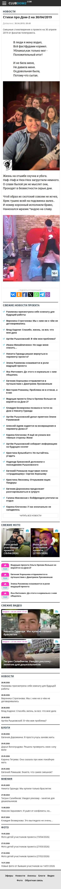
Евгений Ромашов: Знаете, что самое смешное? (26, 772)
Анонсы (31, 875)
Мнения (6, 779)
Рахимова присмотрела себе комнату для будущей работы (30, 313)
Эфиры (9, 875)
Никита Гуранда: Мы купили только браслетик (26, 788)
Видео (50, 875)
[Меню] (4, 3)
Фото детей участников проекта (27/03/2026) (25, 846)
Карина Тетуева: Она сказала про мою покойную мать (27, 761)
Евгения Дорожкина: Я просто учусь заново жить (27, 737)
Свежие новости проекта (21, 305)
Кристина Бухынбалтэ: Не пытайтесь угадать (27, 454)
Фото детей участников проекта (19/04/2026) (25, 836)
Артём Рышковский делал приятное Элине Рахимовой (31, 418)
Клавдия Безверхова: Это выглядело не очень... (27, 820)
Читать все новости (30, 515)
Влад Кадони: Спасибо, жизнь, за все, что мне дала (30, 331)
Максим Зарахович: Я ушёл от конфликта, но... (26, 810)
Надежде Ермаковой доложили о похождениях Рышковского (25, 463)
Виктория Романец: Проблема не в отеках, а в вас (31, 391)
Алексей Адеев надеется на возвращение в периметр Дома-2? (31, 427)
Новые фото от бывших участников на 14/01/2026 (28, 865)
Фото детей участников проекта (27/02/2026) (25, 856)
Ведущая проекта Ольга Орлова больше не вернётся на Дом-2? (31, 400)
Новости (9, 11)
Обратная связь (34, 880)
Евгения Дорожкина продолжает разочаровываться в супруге (25, 490)
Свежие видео (11, 605)
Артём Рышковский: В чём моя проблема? (31, 338)
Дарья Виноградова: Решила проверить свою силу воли (28, 748)
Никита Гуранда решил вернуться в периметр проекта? (27, 355)
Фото (5, 827)
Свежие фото (10, 525)
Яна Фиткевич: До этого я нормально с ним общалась (31, 373)
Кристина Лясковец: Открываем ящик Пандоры (28, 481)
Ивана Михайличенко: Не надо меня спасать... (27, 346)
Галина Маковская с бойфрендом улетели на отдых (32, 499)
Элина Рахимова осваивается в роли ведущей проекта (27, 364)
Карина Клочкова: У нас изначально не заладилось (28, 508)
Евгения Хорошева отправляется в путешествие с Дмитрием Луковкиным (29, 382)
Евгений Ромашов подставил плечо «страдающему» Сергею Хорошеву (27, 472)
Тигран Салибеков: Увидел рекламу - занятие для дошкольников (28, 800)
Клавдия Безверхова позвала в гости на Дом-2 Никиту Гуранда (29, 409)
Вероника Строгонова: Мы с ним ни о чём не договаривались (32, 322)
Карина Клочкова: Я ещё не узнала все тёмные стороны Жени (28, 436)
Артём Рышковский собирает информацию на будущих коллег (31, 445)
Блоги (5, 727)
